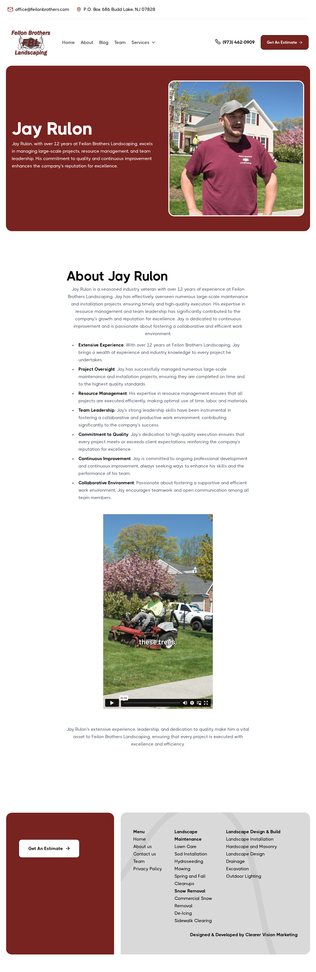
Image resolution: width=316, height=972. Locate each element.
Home (68, 42)
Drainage (235, 861)
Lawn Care (186, 846)
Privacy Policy (147, 868)
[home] (30, 42)
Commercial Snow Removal (193, 902)
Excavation (237, 868)
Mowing (182, 868)
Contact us (144, 853)
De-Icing (183, 913)
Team (120, 42)
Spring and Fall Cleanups (190, 880)
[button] (144, 42)
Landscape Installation (250, 839)
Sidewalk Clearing (193, 920)
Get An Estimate (284, 42)
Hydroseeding (189, 861)
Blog (103, 42)
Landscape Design (245, 853)
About (87, 42)
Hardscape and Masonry (251, 846)
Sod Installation (191, 853)
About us (142, 846)
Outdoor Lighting (243, 876)
